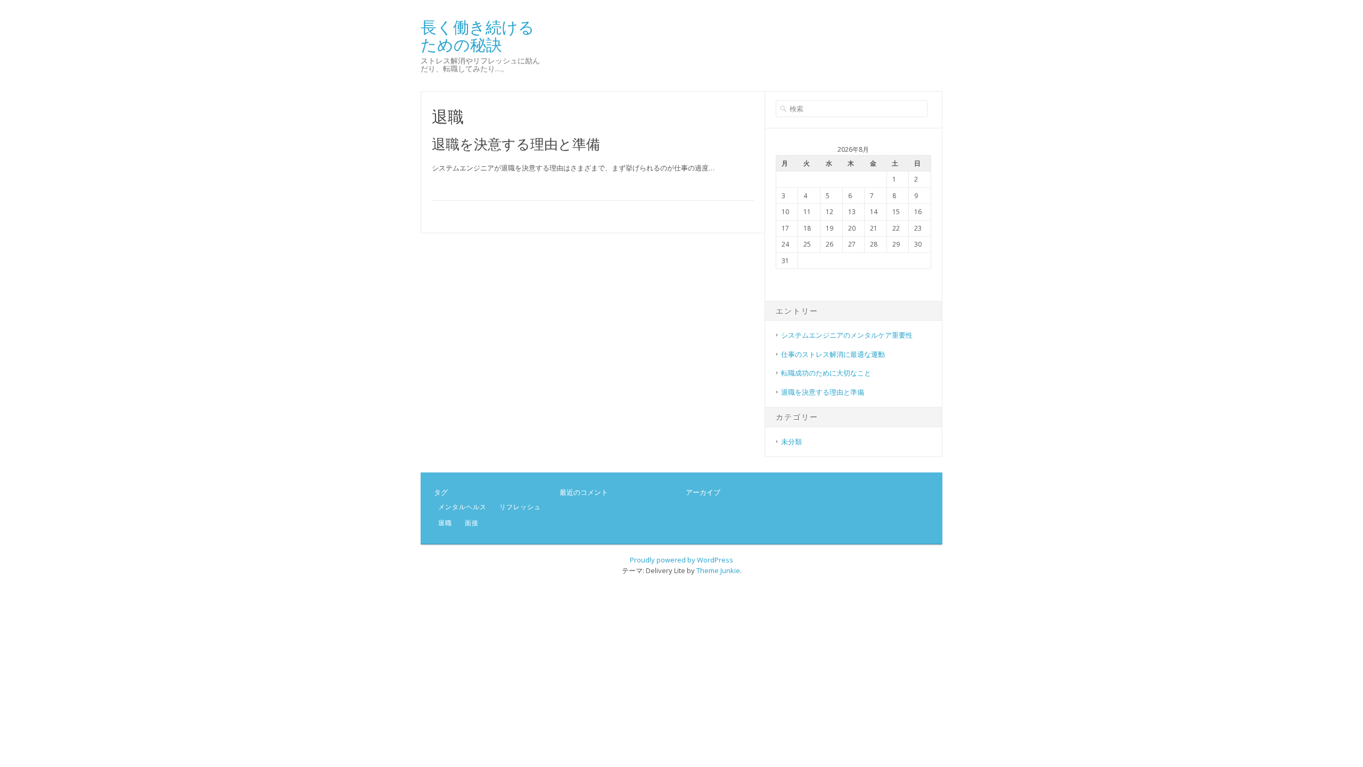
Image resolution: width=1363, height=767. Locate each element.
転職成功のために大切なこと (826, 373)
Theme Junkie (718, 570)
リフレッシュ (520, 506)
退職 (445, 522)
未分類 (791, 441)
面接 (472, 522)
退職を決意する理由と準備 (516, 143)
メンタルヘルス (462, 506)
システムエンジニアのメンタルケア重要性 (847, 335)
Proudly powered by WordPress (681, 560)
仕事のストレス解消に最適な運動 (833, 354)
